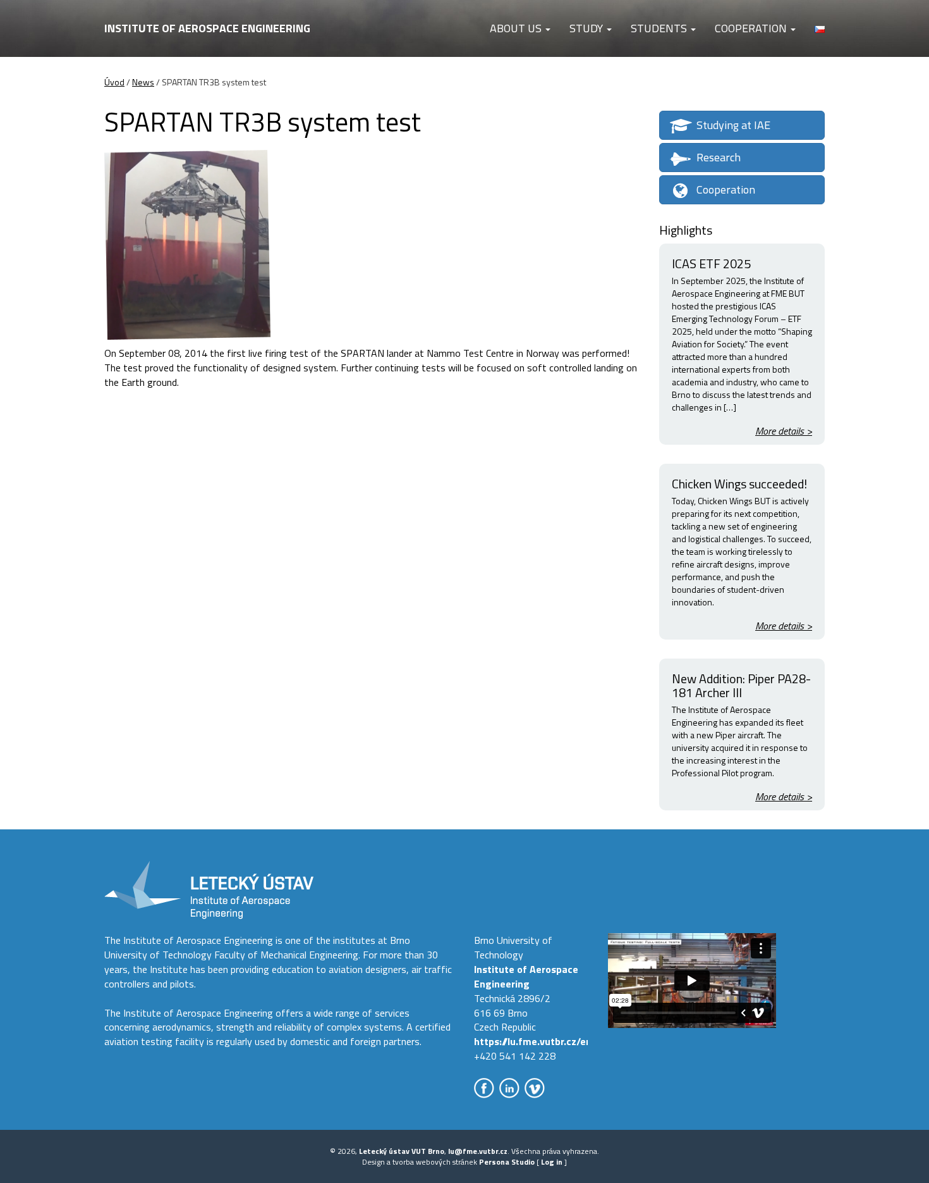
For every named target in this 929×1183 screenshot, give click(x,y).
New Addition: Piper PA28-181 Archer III (741, 685)
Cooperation (752, 28)
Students (660, 28)
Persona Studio (507, 1162)
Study (587, 28)
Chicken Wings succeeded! (739, 483)
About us (517, 28)
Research (718, 157)
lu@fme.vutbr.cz (477, 1151)
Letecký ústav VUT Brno (401, 1151)
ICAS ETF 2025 (711, 263)
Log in (551, 1162)
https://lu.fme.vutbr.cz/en (533, 1041)
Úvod (114, 82)
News (143, 82)
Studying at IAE (733, 124)
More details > (783, 431)
